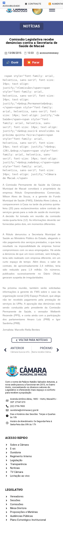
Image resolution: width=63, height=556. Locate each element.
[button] (31, 26)
